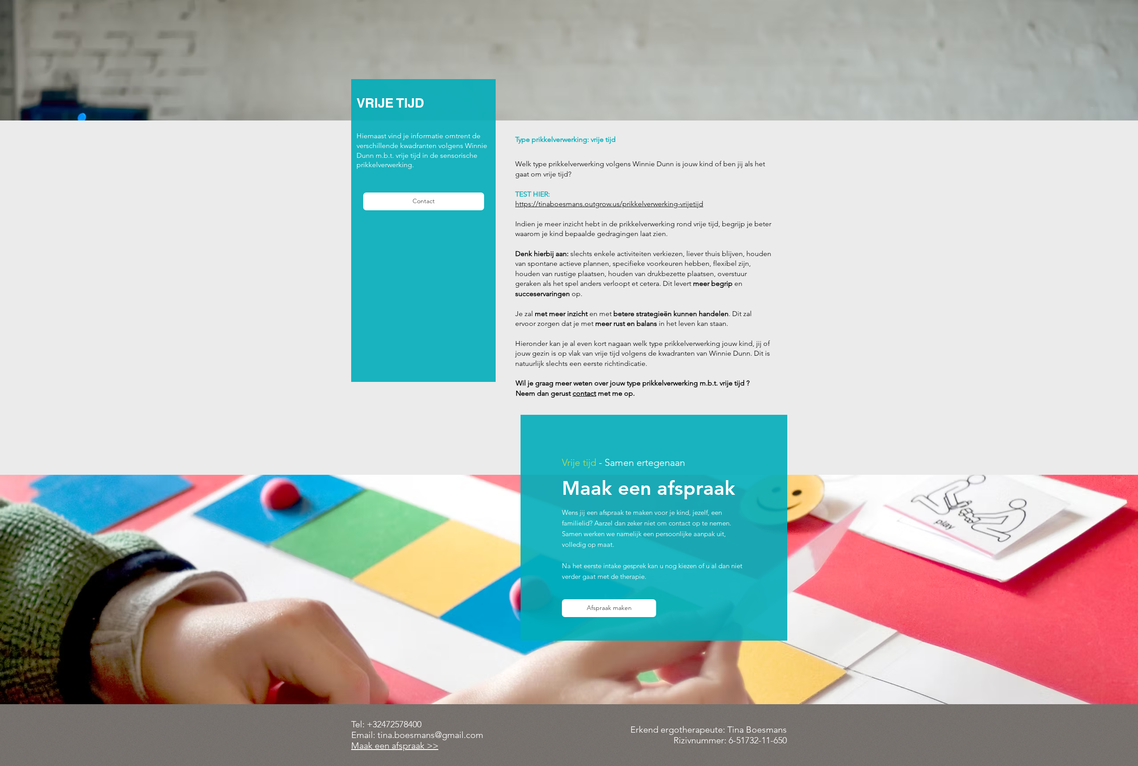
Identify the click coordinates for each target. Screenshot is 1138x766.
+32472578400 (394, 724)
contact (584, 393)
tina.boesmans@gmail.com (430, 735)
